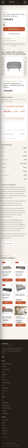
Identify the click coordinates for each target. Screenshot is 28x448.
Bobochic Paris (5, 420)
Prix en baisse (5, 413)
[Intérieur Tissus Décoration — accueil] (14, 344)
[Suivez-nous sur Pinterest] (3, 357)
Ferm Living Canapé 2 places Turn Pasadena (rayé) (7, 318)
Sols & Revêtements (6, 382)
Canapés (17, 7)
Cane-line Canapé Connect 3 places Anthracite (6, 295)
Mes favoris (4, 410)
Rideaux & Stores (5, 369)
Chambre (4, 366)
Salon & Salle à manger (9, 7)
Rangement (4, 374)
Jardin (3, 385)
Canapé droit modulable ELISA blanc (20, 317)
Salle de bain (4, 390)
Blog (3, 400)
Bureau (3, 372)
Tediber (3, 422)
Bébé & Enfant (5, 388)
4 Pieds (3, 49)
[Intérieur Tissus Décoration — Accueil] (14, 2)
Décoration (4, 380)
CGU (3, 445)
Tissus (3, 393)
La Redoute (4, 433)
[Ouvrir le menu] (3, 2)
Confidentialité (8, 445)
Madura (3, 425)
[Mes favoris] (25, 2)
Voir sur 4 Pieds (13, 29)
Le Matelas (4, 428)
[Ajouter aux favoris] (24, 59)
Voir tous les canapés (7, 243)
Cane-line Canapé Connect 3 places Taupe (19, 273)
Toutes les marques (6, 408)
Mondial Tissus (5, 430)
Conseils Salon (5, 402)
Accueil (2, 7)
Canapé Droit (22, 7)
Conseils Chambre (6, 405)
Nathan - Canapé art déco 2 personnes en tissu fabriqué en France (20, 296)
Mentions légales (16, 445)
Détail (6, 280)
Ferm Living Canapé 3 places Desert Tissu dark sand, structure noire (7, 273)
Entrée (3, 377)
